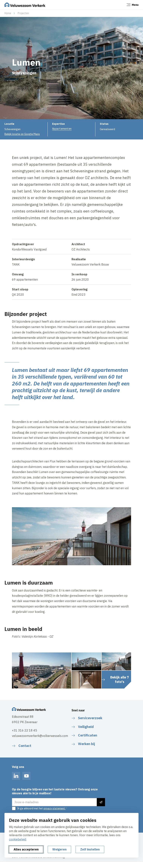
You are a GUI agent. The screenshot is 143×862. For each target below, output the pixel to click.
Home (7, 13)
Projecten (23, 13)
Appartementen (62, 128)
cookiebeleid (17, 839)
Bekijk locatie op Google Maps (22, 134)
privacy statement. (55, 808)
